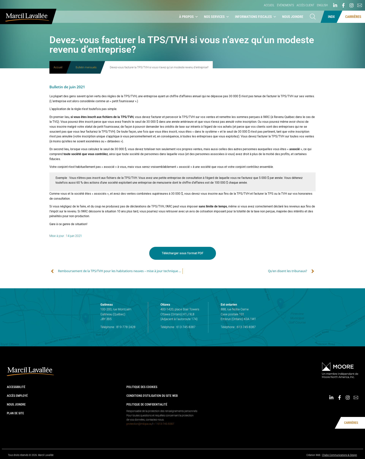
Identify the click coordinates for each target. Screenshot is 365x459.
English (322, 5)
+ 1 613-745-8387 (163, 423)
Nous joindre (292, 17)
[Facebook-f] (343, 5)
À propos (186, 17)
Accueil (269, 5)
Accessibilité (16, 387)
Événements (285, 5)
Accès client (305, 5)
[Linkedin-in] (335, 5)
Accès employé (17, 396)
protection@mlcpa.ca (138, 423)
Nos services (214, 17)
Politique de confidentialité (146, 404)
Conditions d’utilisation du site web (152, 396)
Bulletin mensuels (86, 67)
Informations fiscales (253, 17)
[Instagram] (351, 5)
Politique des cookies (141, 387)
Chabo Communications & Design (339, 455)
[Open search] (313, 17)
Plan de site (15, 413)
